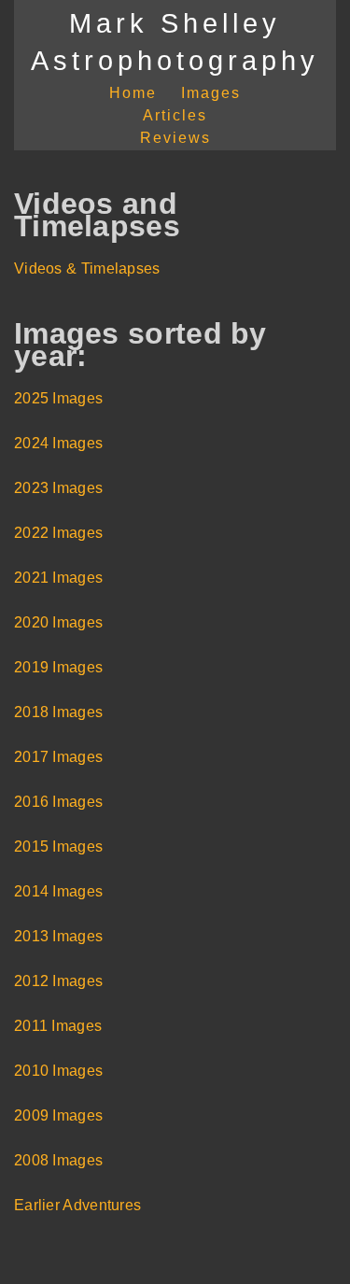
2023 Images (58, 488)
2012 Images (58, 981)
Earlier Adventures (77, 1205)
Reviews (175, 138)
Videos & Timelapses (87, 268)
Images (211, 93)
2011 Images (58, 1026)
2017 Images (58, 757)
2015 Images (58, 846)
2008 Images (58, 1160)
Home (133, 93)
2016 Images (58, 802)
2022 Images (58, 533)
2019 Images (58, 667)
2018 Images (58, 712)
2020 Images (58, 622)
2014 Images (58, 891)
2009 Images (58, 1115)
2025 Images (58, 398)
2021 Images (58, 578)
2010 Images (58, 1071)
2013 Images (58, 936)
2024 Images (58, 443)
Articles (175, 115)
